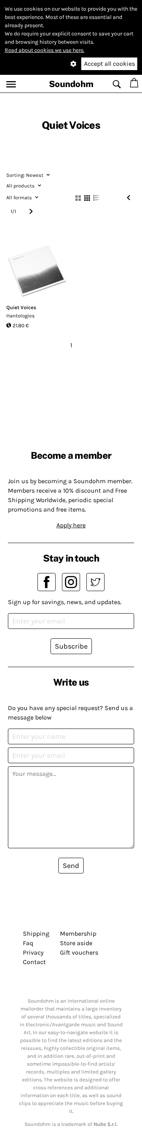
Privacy (33, 952)
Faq (28, 943)
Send (71, 865)
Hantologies (20, 316)
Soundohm (71, 84)
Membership (78, 933)
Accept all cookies (109, 63)
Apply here (71, 525)
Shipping (36, 933)
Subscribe (71, 646)
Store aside (76, 943)
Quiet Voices (21, 307)
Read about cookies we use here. (44, 50)
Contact (34, 962)
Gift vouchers (79, 952)
